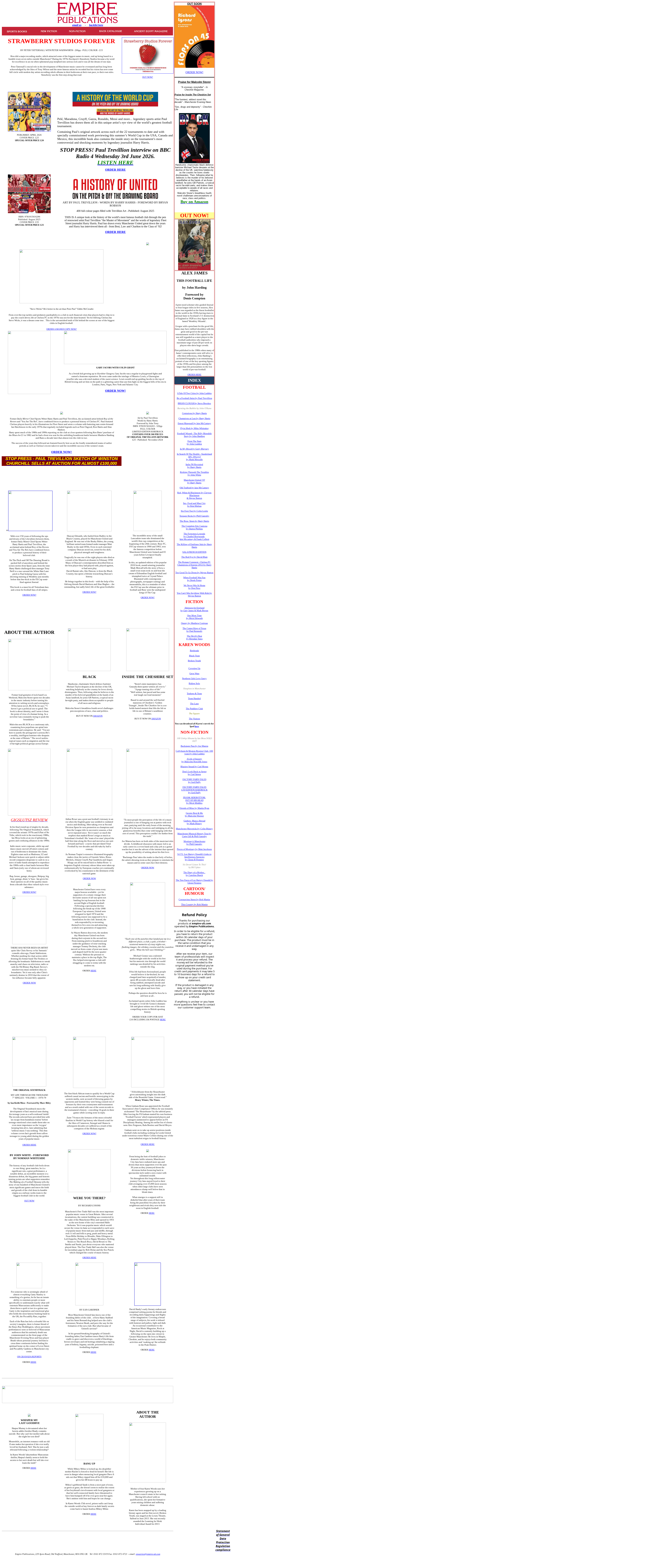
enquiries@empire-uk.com (148, 1554)
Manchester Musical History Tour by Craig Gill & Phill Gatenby (194, 835)
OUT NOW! (147, 77)
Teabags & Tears (194, 693)
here (197, 726)
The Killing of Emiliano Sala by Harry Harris (194, 545)
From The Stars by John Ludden (194, 442)
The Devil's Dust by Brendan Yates (194, 637)
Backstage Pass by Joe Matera (194, 746)
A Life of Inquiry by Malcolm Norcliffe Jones (194, 760)
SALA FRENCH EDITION (194, 552)
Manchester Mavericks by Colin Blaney (194, 828)
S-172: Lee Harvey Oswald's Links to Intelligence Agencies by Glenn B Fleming (194, 857)
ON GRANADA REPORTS (29, 1356)
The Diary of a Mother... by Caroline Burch (194, 873)
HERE (93, 970)
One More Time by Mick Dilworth (194, 616)
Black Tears (194, 655)
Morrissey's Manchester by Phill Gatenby (194, 842)
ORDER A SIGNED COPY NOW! (61, 329)
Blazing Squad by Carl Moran (194, 766)
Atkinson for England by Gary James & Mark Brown (194, 609)
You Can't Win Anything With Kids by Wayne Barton (194, 594)
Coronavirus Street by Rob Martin (194, 899)
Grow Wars (194, 673)
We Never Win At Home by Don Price (194, 586)
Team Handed (194, 698)
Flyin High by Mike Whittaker (194, 428)
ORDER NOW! (194, 72)
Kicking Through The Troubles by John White (194, 473)
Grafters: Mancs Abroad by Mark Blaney (194, 822)
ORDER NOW (29, 983)
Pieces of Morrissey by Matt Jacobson (194, 849)
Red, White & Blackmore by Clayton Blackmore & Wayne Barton (194, 495)
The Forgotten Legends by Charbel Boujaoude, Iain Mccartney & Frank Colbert (194, 536)
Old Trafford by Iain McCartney (194, 487)
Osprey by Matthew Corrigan (194, 623)
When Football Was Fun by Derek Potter (194, 579)
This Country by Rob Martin (194, 904)
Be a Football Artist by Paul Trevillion (194, 398)
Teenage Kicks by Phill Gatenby (194, 516)
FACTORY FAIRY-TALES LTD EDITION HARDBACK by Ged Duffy (194, 790)
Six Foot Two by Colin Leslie (194, 511)
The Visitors (194, 718)
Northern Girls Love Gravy (194, 678)
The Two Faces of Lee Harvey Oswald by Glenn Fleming (194, 881)
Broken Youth (194, 660)
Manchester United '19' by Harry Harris (194, 481)
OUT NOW (29, 1200)
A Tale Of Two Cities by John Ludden (194, 393)
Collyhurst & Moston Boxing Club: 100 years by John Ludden (194, 752)
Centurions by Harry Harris (194, 413)
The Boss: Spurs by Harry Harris (194, 521)
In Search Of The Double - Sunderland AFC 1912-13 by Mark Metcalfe (194, 457)
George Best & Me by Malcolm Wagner (194, 814)
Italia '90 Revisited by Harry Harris (194, 465)
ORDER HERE (194, 374)
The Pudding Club (194, 708)
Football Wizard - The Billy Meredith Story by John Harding (194, 434)
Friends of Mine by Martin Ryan (194, 808)
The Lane (194, 703)
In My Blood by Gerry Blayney (194, 449)
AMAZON (97, 716)
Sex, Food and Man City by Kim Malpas (194, 504)
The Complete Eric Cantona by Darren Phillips (194, 527)
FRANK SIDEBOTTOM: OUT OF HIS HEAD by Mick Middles (194, 800)
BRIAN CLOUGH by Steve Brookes (194, 403)
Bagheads (194, 650)
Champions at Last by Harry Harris (194, 418)
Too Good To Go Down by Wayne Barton (194, 572)
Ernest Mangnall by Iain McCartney (194, 423)
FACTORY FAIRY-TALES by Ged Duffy (194, 780)
